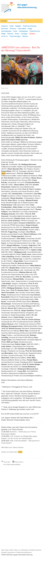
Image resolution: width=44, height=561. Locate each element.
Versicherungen (15, 36)
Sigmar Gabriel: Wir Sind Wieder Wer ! (19, 418)
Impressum (11, 552)
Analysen (4, 26)
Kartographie (23, 31)
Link (2, 382)
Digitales (18, 26)
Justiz (15, 31)
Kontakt (3, 552)
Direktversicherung (29, 26)
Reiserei (10, 34)
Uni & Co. (4, 36)
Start (11, 550)
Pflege (3, 34)
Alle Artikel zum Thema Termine (12, 447)
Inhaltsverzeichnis (35, 550)
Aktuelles (25, 550)
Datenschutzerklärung (24, 552)
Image (30, 28)
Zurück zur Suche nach (11, 452)
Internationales (6, 31)
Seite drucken (18, 462)
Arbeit (12, 26)
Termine (32, 34)
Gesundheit (22, 28)
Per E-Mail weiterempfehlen (11, 464)
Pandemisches (35, 31)
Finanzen (13, 28)
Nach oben (7, 462)
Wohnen (25, 36)
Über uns (17, 550)
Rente (17, 34)
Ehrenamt (4, 28)
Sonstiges (24, 34)
